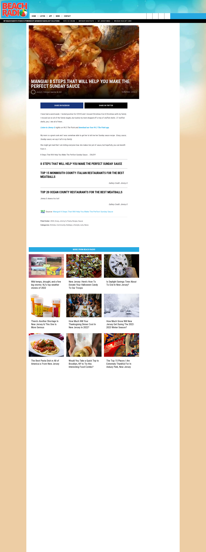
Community (61, 225)
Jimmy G (39, 92)
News (58, 16)
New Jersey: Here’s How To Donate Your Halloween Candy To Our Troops (83, 284)
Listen (42, 16)
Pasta (69, 221)
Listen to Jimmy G (47, 127)
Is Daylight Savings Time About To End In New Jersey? (121, 283)
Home (34, 16)
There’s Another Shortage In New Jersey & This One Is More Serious (44, 324)
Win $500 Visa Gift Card (122, 21)
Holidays (69, 225)
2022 (52, 221)
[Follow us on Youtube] (167, 16)
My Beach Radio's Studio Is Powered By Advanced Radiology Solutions (32, 21)
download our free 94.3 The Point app (94, 127)
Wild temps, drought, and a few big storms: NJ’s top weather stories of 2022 (46, 284)
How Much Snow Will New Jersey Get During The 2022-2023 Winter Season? (120, 324)
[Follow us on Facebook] (161, 16)
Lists (82, 225)
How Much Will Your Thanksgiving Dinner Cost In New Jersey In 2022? (82, 324)
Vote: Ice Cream (69, 21)
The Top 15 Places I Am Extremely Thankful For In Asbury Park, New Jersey (118, 363)
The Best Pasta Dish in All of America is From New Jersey (45, 362)
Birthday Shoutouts (86, 21)
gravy (57, 221)
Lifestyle (76, 225)
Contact (67, 16)
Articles (53, 225)
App (50, 16)
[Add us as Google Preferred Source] (155, 16)
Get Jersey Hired (104, 21)
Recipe (74, 221)
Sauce (80, 221)
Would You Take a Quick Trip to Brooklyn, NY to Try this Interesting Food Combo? (84, 363)
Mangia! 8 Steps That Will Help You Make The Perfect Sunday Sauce (83, 211)
